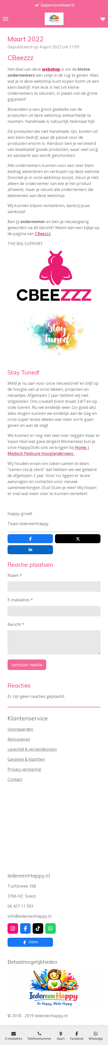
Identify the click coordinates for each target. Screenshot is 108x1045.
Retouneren (19, 739)
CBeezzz (43, 233)
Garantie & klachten (26, 759)
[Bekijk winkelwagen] (102, 19)
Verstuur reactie (27, 665)
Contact (15, 779)
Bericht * (16, 624)
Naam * (15, 575)
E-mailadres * (20, 600)
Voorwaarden (20, 729)
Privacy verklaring (24, 769)
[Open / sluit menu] (5, 19)
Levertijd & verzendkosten (32, 749)
